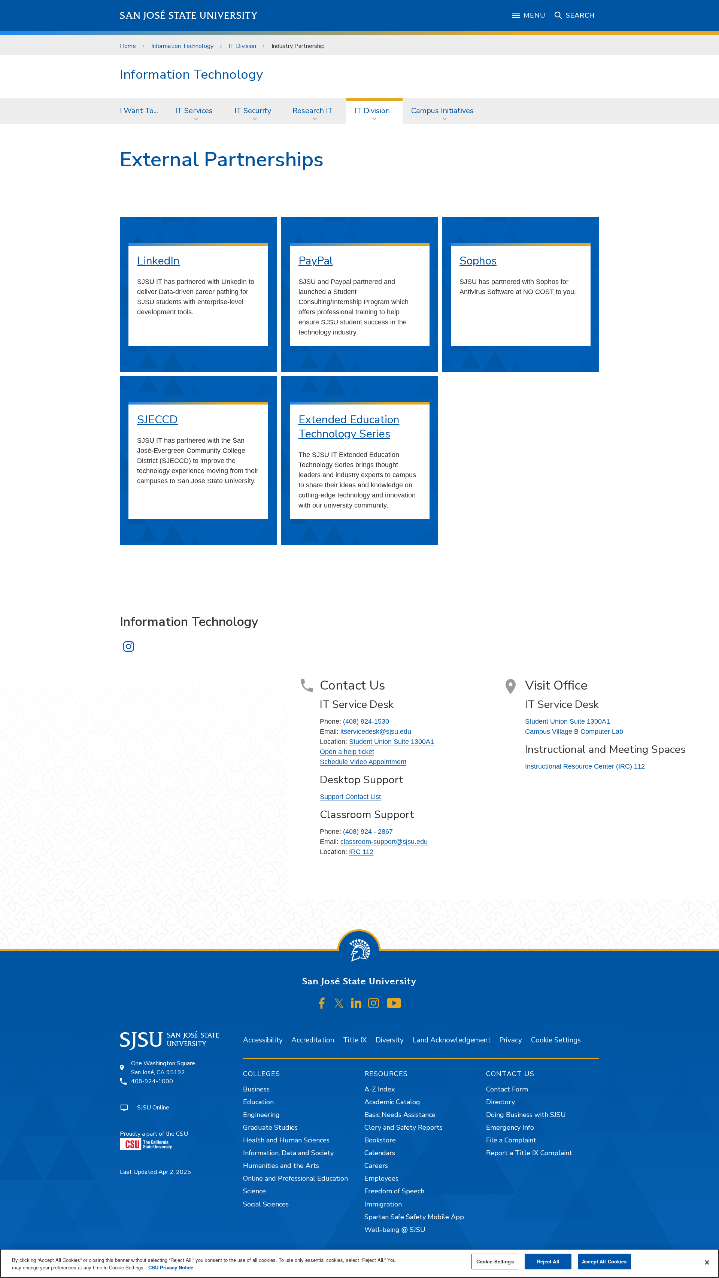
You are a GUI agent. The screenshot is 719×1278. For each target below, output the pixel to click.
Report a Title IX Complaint (529, 1152)
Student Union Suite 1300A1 (391, 741)
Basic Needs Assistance (400, 1114)
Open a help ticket (347, 751)
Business (256, 1089)
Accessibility (263, 1040)
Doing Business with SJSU (526, 1114)
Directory (500, 1101)
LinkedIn (158, 261)
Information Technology (182, 46)
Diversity (390, 1040)
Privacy (510, 1040)
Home (128, 46)
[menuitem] (139, 111)
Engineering (261, 1114)
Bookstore (380, 1140)
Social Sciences (266, 1204)
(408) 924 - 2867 (368, 831)
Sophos (478, 261)
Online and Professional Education (295, 1178)
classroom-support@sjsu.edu (384, 841)
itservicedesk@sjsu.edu (375, 731)
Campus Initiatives (442, 111)
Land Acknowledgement (452, 1040)
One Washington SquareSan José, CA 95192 (163, 1067)
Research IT (312, 111)
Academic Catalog (392, 1101)
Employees (381, 1178)
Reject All (548, 1261)
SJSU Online (153, 1107)
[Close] (707, 1262)
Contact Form (507, 1089)
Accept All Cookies (604, 1261)
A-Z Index (379, 1089)
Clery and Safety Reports (403, 1127)
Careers (376, 1165)
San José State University (189, 15)
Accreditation (312, 1040)
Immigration (383, 1204)
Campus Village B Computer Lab (574, 731)
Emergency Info (510, 1127)
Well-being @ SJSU (394, 1229)
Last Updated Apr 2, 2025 (155, 1172)
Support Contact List (350, 796)
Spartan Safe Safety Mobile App (414, 1216)
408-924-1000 (152, 1081)
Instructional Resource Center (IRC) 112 (585, 766)
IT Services (194, 111)
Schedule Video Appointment (363, 762)
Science (254, 1191)
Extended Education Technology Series (349, 427)
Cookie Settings (556, 1040)
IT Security (252, 111)
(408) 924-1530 (366, 721)
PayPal (315, 261)
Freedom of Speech (394, 1191)
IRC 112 (361, 851)
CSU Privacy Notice (170, 1267)
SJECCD (157, 419)
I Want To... (139, 111)
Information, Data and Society (288, 1152)
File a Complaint (511, 1140)
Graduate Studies (270, 1127)
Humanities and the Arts (281, 1165)
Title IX (355, 1040)
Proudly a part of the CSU (154, 1134)
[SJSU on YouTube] (394, 1003)
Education (258, 1101)
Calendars (379, 1152)
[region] (359, 1263)
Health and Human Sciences (286, 1140)
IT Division (242, 46)
